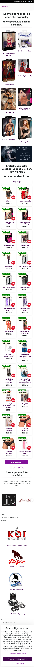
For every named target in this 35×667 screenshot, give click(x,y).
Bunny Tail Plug (9, 245)
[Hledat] (22, 6)
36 (19, 467)
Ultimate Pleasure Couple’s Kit (9, 309)
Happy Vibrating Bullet (25, 309)
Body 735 (25, 404)
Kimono (8, 201)
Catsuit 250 (8, 266)
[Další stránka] (22, 467)
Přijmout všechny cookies (17, 659)
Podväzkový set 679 (9, 223)
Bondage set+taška (25, 201)
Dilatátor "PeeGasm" (8, 429)
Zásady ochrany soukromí (17, 654)
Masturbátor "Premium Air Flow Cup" (25, 356)
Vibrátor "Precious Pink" (25, 452)
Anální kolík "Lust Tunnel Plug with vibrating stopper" (25, 380)
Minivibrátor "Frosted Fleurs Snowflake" (9, 380)
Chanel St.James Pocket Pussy (25, 223)
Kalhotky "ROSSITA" (24, 429)
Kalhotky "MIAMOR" (8, 452)
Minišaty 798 (25, 245)
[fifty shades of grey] (16, 161)
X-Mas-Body (9, 331)
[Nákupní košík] (26, 6)
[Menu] (31, 6)
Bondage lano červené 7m (24, 332)
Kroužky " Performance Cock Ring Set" (9, 405)
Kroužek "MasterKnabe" (9, 355)
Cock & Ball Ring (25, 287)
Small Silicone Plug (25, 266)
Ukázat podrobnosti (17, 663)
